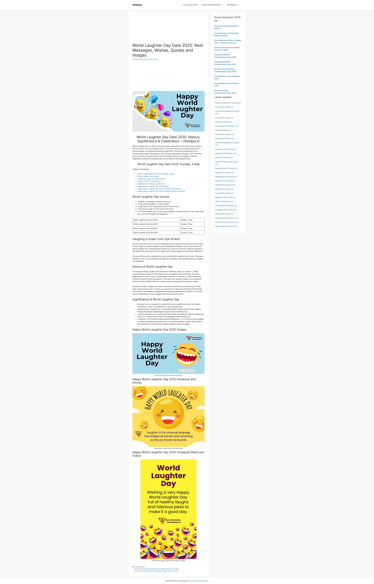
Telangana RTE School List (225, 210)
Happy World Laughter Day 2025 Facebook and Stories (159, 189)
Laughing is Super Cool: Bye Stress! (151, 179)
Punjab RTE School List (224, 193)
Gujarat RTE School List (224, 134)
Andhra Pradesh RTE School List (228, 103)
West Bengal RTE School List (226, 226)
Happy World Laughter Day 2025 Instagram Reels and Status (161, 191)
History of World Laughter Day (149, 181)
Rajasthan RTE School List (225, 197)
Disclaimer (194, 581)
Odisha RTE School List (224, 189)
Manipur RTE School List (224, 172)
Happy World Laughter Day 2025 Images (153, 186)
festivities (149, 149)
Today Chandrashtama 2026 (210, 5)
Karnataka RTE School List (225, 153)
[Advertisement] (168, 29)
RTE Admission (232, 5)
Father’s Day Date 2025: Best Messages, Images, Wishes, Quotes (156, 571)
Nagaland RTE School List (225, 185)
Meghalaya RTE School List (225, 177)
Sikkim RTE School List (224, 201)
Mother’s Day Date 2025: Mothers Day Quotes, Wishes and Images (157, 569)
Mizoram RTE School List (225, 181)
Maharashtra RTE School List (226, 168)
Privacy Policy (203, 581)
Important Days (140, 567)
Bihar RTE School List (223, 122)
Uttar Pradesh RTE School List (227, 222)
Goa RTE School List (223, 130)
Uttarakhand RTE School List (226, 218)
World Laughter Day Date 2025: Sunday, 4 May (155, 174)
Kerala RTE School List (224, 158)
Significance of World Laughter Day (151, 184)
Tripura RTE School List (224, 214)
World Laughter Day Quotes (148, 176)
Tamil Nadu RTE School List (226, 206)
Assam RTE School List (224, 107)
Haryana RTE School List (224, 138)
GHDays (137, 4)
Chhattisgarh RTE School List (226, 126)
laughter (150, 244)
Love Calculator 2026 (190, 5)
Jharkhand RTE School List (225, 149)
